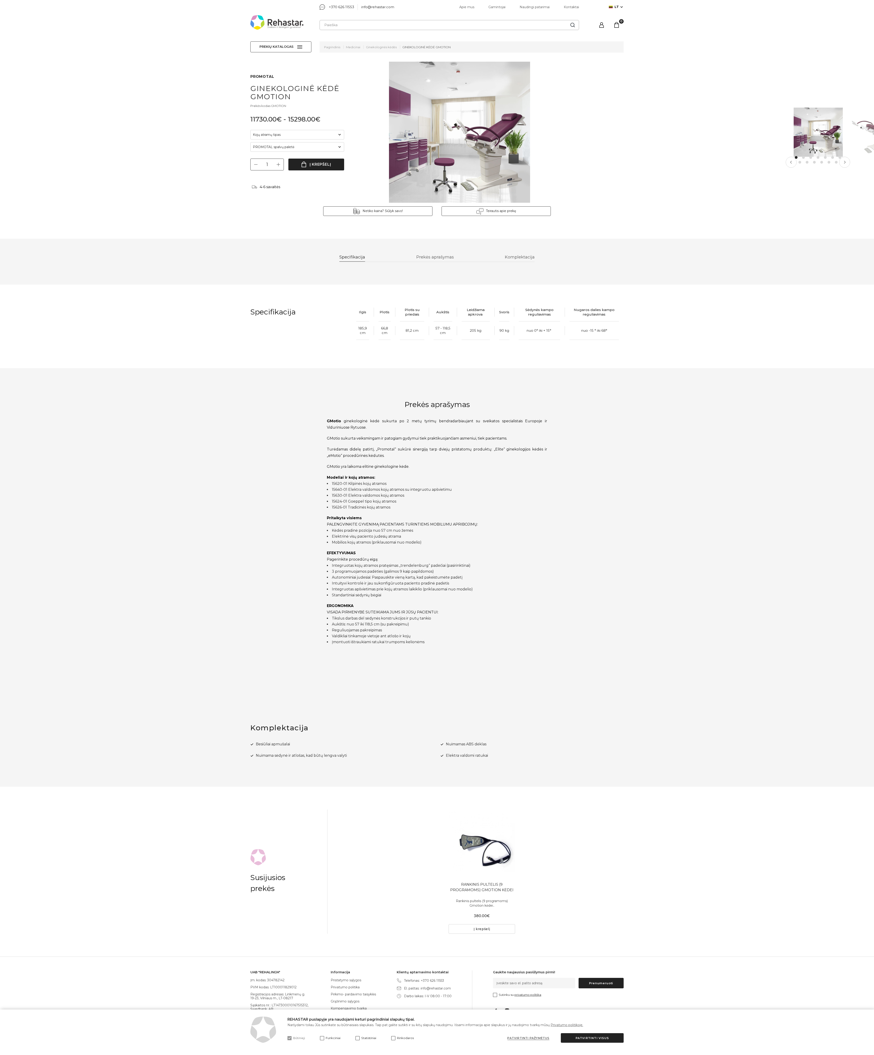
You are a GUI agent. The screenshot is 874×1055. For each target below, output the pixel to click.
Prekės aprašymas (435, 257)
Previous (791, 162)
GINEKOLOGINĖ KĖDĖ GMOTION (426, 47)
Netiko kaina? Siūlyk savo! (383, 211)
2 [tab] (803, 157)
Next (844, 162)
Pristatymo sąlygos (346, 980)
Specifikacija (352, 257)
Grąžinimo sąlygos (345, 1001)
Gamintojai (497, 7)
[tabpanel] (818, 132)
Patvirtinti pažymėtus (528, 1038)
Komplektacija (520, 257)
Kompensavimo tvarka (349, 1008)
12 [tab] (829, 162)
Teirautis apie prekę (501, 211)
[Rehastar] (277, 22)
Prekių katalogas (276, 47)
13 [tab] (836, 162)
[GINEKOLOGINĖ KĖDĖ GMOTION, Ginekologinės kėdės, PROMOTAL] (459, 132)
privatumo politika (527, 995)
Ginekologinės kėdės (381, 47)
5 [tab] (825, 157)
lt (617, 7)
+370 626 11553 (341, 7)
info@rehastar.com (377, 7)
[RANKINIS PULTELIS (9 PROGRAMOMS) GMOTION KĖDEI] (482, 843)
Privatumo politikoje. (567, 1025)
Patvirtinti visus (592, 1038)
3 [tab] (810, 157)
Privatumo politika (345, 987)
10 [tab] (814, 162)
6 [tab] (832, 157)
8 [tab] (799, 162)
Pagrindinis (332, 47)
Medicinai (353, 47)
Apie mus (466, 7)
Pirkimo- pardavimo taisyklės (353, 994)
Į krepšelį (320, 164)
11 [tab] (821, 162)
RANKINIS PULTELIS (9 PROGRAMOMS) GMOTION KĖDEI (481, 887)
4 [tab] (818, 157)
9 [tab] (807, 162)
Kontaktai (571, 7)
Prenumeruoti (601, 983)
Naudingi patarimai (535, 7)
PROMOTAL (262, 76)
